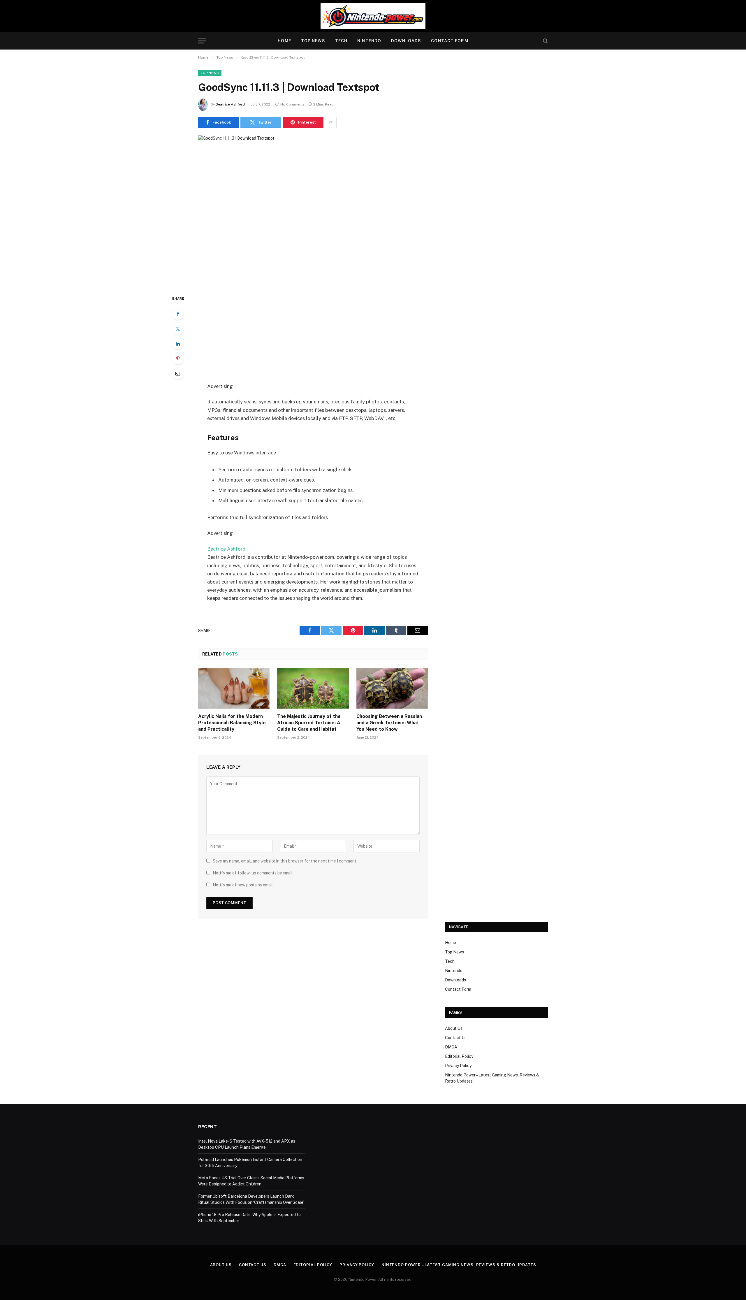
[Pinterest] (178, 358)
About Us (453, 1028)
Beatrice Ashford (230, 104)
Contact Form (449, 40)
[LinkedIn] (178, 343)
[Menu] (202, 41)
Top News (313, 40)
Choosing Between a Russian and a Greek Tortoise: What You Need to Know (389, 723)
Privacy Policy (458, 1065)
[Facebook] (178, 314)
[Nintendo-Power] (373, 16)
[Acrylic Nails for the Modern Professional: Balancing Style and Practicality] (234, 688)
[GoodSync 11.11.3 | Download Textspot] (313, 210)
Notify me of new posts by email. (243, 885)
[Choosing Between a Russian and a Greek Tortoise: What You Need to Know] (392, 688)
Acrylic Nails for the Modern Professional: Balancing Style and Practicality (232, 723)
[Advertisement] (313, 338)
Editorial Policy (459, 1056)
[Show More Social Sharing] (331, 122)
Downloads (406, 40)
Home (284, 40)
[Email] (178, 373)
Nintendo (369, 40)
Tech (341, 40)
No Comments (292, 104)
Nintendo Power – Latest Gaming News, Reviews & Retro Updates (458, 1265)
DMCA (451, 1047)
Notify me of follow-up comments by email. (253, 873)
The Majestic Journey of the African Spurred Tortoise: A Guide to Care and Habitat (309, 723)
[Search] (545, 41)
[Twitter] (178, 329)
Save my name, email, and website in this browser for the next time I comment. (285, 861)
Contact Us (456, 1037)
